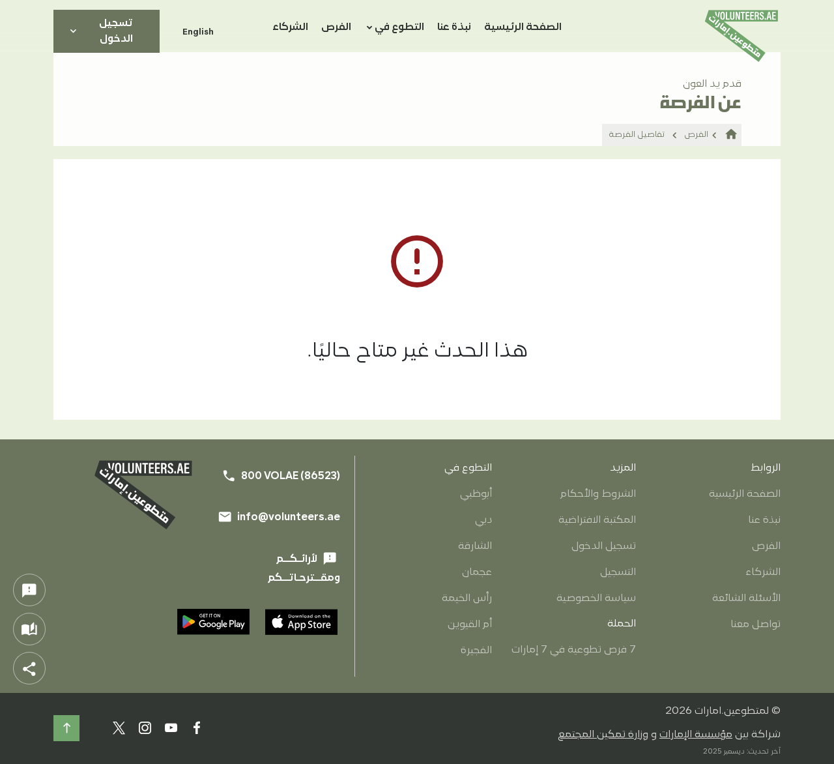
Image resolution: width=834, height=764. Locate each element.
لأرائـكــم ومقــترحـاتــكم (304, 567)
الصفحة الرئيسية (523, 27)
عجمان (477, 572)
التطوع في (399, 27)
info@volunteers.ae (279, 517)
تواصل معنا (755, 624)
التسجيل (618, 572)
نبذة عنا (454, 27)
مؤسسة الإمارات (695, 734)
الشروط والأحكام (598, 494)
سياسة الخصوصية (596, 598)
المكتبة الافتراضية (597, 520)
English (198, 31)
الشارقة (475, 546)
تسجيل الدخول (100, 31)
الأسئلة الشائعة (746, 598)
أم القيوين (470, 624)
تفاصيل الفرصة (637, 134)
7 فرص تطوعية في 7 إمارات (573, 650)
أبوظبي (476, 494)
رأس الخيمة (467, 598)
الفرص (336, 27)
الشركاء (290, 27)
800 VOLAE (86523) (281, 476)
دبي (483, 520)
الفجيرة (476, 650)
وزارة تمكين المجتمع (603, 734)
